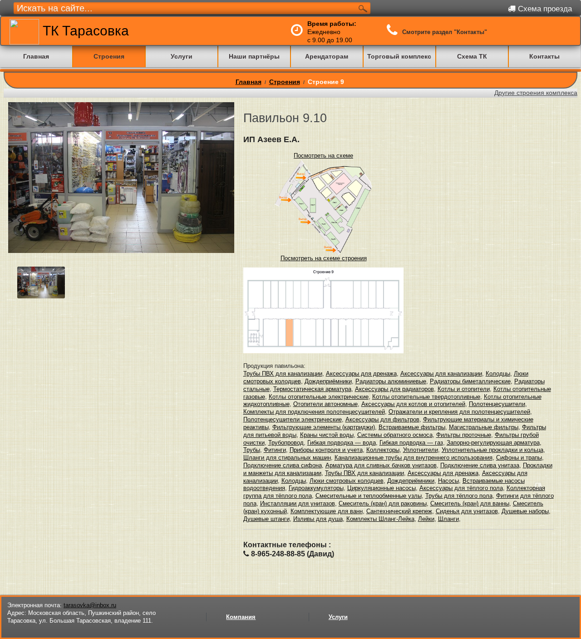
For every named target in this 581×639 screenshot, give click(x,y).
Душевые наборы (525, 511)
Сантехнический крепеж (399, 511)
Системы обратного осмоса (395, 434)
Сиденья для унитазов (467, 511)
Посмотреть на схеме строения (324, 258)
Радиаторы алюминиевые (390, 381)
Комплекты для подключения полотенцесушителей (314, 411)
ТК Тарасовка (84, 30)
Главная (248, 81)
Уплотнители (420, 449)
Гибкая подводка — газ (411, 442)
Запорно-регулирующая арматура (493, 442)
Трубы (251, 449)
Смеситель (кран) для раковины (383, 503)
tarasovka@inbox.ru (90, 605)
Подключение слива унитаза (479, 465)
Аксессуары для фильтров (382, 419)
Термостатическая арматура (312, 389)
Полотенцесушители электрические (292, 419)
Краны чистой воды (327, 434)
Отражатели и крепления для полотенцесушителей (459, 411)
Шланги (448, 518)
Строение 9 (326, 81)
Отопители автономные (325, 404)
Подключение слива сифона (282, 465)
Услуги (338, 617)
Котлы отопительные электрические (319, 396)
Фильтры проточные (463, 434)
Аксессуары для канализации (441, 373)
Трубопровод (286, 442)
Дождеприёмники (328, 381)
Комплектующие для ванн (326, 511)
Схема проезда (544, 9)
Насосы (448, 480)
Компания (241, 617)
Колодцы (498, 373)
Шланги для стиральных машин (287, 457)
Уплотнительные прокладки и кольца (492, 449)
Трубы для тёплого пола (458, 495)
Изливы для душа (318, 518)
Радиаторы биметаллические (470, 381)
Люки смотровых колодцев (347, 480)
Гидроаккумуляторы (316, 488)
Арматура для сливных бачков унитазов (381, 465)
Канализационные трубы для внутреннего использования (413, 457)
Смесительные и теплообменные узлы (368, 495)
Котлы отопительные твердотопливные (426, 396)
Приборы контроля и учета (326, 449)
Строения (284, 81)
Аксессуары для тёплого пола (461, 488)
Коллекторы (382, 449)
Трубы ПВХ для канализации (282, 373)
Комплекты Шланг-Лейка (380, 518)
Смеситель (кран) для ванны (469, 503)
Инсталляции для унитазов (297, 503)
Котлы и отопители (464, 389)
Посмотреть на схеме (323, 155)
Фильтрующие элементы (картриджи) (323, 427)
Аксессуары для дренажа (361, 373)
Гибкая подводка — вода (341, 442)
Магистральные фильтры (483, 427)
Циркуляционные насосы (381, 488)
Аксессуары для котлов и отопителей (413, 404)
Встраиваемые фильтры (412, 427)
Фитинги (275, 449)
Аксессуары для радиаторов (394, 389)
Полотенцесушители (497, 404)
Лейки (426, 518)
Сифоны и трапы (519, 457)
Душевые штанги (266, 518)
